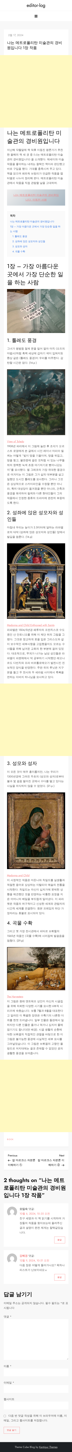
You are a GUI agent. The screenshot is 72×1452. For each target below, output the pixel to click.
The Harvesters (15, 997)
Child (26, 875)
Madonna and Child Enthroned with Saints (30, 625)
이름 (7, 1366)
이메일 (9, 1383)
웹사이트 (9, 1399)
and (20, 875)
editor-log (36, 5)
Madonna (12, 875)
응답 (59, 1239)
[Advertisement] (36, 91)
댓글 (7, 1317)
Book (10, 1139)
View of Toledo (15, 441)
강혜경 (24, 1256)
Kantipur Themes (48, 1447)
